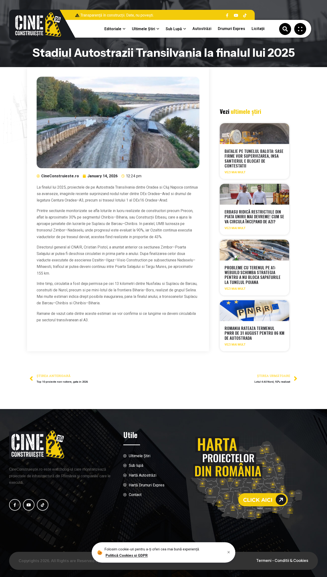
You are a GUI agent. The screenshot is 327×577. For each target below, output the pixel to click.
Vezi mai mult (235, 172)
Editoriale (112, 29)
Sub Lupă (174, 29)
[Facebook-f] (227, 15)
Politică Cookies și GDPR (127, 555)
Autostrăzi (201, 28)
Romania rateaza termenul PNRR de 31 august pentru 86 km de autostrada (254, 333)
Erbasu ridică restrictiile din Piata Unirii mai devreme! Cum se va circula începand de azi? (254, 217)
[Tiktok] (245, 15)
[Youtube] (236, 15)
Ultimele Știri (143, 29)
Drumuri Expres (231, 28)
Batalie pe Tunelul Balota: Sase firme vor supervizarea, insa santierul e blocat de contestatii (254, 158)
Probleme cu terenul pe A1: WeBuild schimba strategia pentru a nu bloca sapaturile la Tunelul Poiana (253, 275)
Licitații (258, 28)
